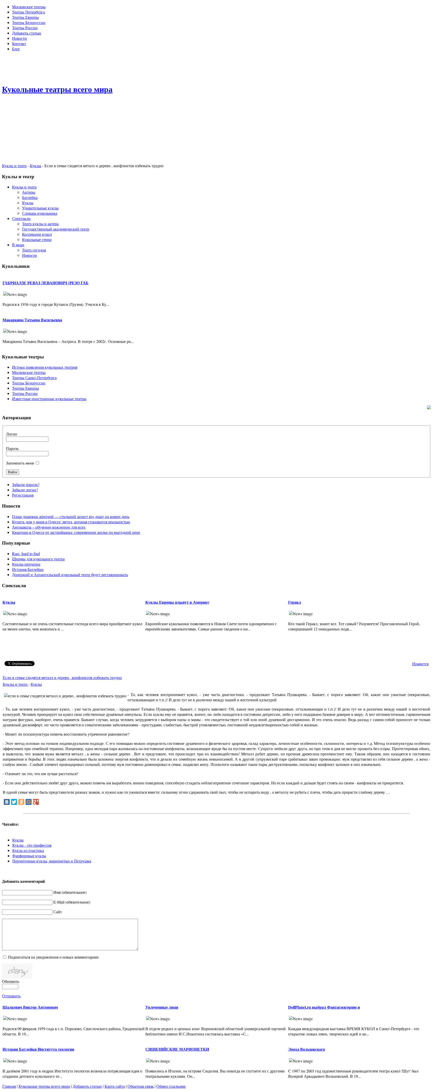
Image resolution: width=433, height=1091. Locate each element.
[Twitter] (14, 802)
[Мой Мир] (29, 802)
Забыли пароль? (25, 484)
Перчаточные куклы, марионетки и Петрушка (51, 860)
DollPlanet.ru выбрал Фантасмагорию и (324, 1007)
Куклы (35, 165)
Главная (9, 1086)
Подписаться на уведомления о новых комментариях (53, 957)
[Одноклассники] (21, 802)
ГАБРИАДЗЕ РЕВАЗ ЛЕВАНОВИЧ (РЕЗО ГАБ (45, 283)
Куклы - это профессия (31, 845)
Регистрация (23, 495)
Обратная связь (141, 1086)
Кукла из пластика (28, 850)
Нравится (420, 663)
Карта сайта (114, 1086)
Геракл (294, 602)
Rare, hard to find (26, 553)
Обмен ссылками (171, 1086)
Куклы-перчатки (26, 564)
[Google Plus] (36, 802)
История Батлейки (28, 569)
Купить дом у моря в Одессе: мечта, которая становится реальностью (71, 521)
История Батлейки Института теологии (38, 1049)
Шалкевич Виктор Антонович (30, 1007)
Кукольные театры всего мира (44, 1086)
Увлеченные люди (161, 1007)
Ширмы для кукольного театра (38, 558)
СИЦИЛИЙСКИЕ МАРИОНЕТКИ (177, 1049)
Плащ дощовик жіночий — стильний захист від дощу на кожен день (70, 516)
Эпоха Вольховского (306, 1049)
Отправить (11, 995)
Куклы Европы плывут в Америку (177, 602)
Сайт (57, 911)
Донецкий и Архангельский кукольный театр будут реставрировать (70, 574)
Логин (11, 434)
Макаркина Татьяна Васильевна (32, 320)
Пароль (12, 448)
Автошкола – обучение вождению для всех (48, 527)
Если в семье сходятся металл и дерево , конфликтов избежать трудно (62, 677)
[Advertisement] (216, 66)
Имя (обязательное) (69, 892)
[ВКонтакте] (7, 802)
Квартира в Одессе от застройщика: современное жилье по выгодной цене (76, 532)
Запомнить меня (20, 463)
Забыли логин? (25, 489)
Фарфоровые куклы (29, 855)
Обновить (10, 981)
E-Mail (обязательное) (71, 902)
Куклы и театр (14, 165)
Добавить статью (87, 1086)
